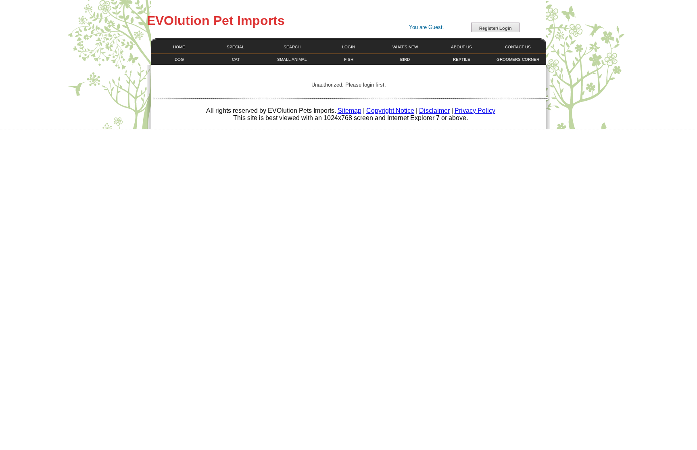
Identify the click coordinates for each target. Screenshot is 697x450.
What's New (405, 47)
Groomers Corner (518, 59)
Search (292, 47)
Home (179, 47)
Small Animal (292, 59)
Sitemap (349, 110)
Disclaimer (434, 110)
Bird (405, 59)
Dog (179, 59)
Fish (348, 59)
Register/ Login (495, 28)
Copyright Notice (390, 110)
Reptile (461, 59)
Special (235, 47)
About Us (461, 47)
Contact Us (518, 47)
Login (348, 47)
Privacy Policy (475, 110)
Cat (236, 59)
